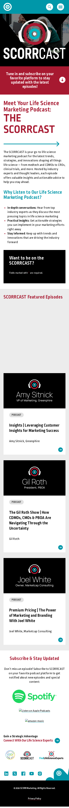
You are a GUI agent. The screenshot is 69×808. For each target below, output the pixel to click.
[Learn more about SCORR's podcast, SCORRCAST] (27, 756)
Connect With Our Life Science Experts (28, 740)
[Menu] (60, 6)
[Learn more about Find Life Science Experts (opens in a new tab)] (51, 756)
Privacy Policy (34, 798)
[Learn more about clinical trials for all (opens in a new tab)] (10, 755)
